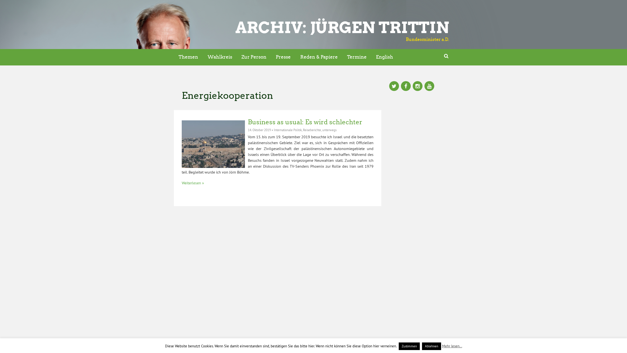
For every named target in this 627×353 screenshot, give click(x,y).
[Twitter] (394, 86)
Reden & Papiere (319, 57)
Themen (188, 57)
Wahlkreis (220, 57)
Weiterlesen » (193, 182)
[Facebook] (406, 86)
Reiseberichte (312, 130)
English (384, 57)
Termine (357, 57)
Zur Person (253, 57)
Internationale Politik (288, 130)
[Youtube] (429, 86)
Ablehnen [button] (431, 346)
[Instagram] (417, 86)
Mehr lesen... (452, 346)
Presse (283, 57)
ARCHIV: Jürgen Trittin (342, 27)
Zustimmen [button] (409, 346)
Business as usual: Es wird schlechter (305, 122)
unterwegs (329, 130)
